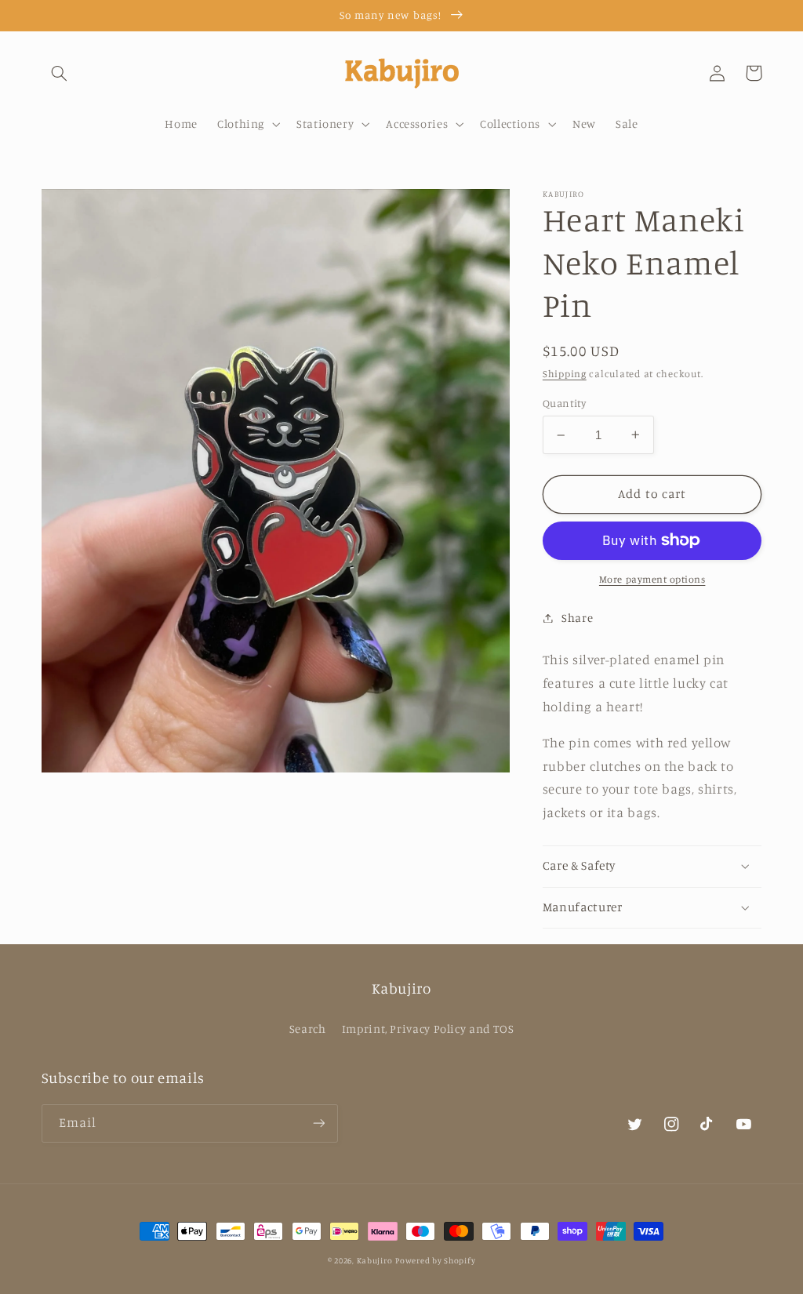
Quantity (564, 403)
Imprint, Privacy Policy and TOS (428, 1028)
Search (307, 1028)
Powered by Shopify (435, 1260)
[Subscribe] (318, 1123)
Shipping (565, 374)
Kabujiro (375, 1260)
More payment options (652, 579)
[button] (60, 73)
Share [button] (577, 617)
